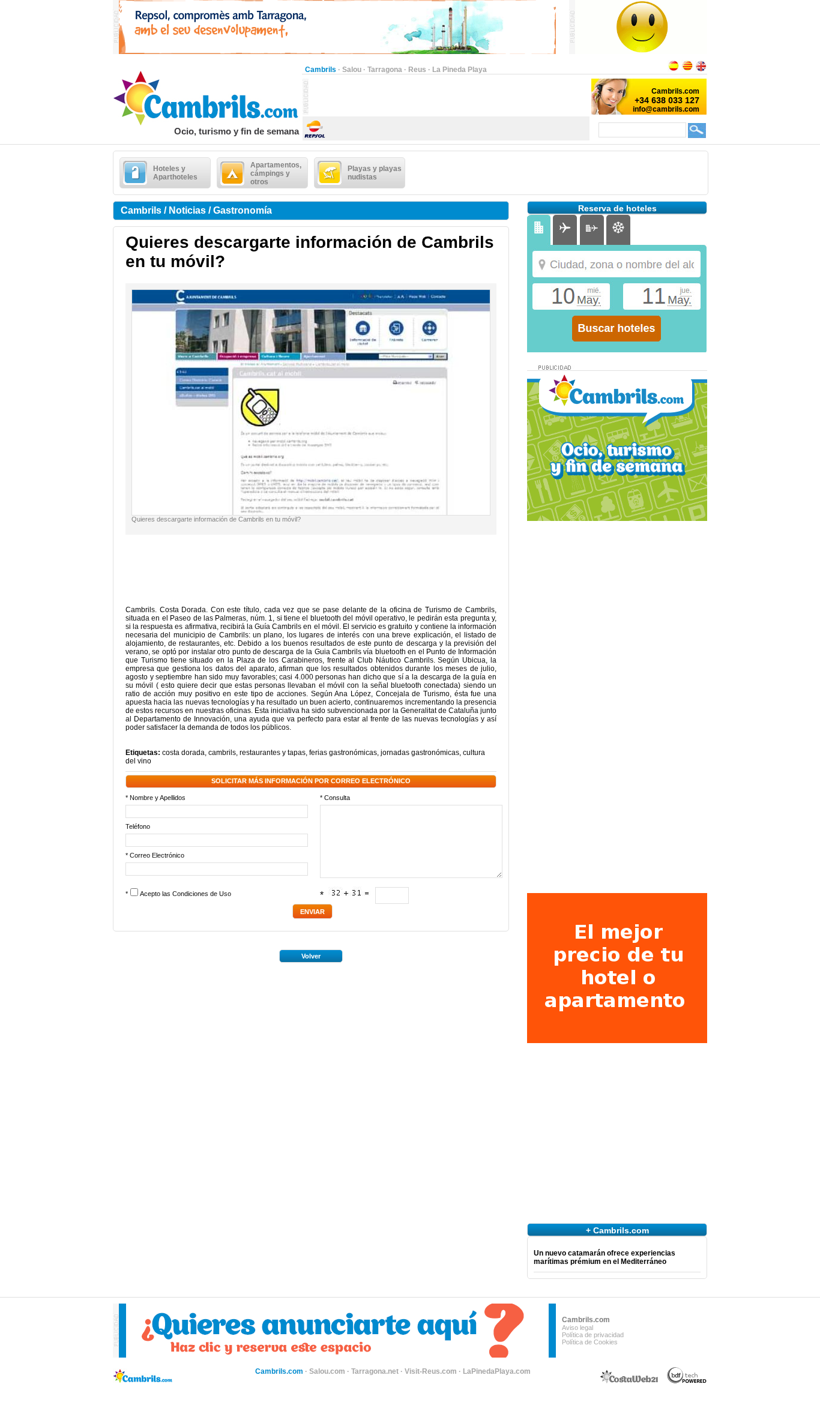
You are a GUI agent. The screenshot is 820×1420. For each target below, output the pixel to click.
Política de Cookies (590, 1342)
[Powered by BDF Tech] (687, 1381)
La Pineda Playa (459, 69)
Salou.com (327, 1371)
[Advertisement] (449, 97)
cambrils (222, 752)
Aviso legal (577, 1327)
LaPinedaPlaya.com (497, 1371)
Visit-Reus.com (431, 1371)
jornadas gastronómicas (420, 752)
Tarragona (384, 69)
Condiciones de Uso (201, 893)
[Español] (674, 69)
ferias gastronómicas (343, 752)
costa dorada (183, 752)
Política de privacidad (593, 1334)
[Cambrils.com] (207, 123)
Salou (351, 69)
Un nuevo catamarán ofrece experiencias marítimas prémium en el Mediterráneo (604, 1257)
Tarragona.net (375, 1371)
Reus (417, 69)
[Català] (687, 69)
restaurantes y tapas (273, 752)
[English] (701, 69)
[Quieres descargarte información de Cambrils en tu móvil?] (311, 512)
